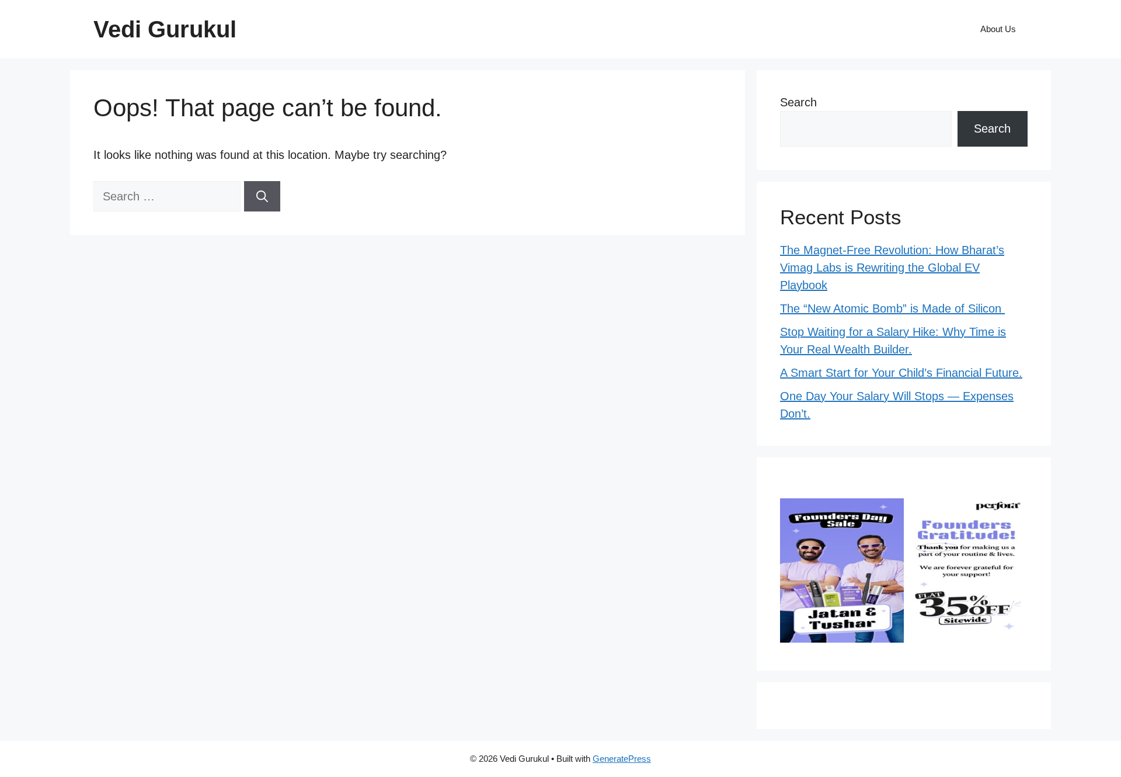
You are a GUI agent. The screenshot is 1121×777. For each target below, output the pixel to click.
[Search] (262, 196)
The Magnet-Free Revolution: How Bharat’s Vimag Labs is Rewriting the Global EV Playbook (892, 268)
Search (798, 102)
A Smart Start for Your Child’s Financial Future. (901, 372)
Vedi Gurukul (164, 29)
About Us (998, 29)
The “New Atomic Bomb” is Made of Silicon (892, 308)
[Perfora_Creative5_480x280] (904, 638)
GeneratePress (622, 759)
